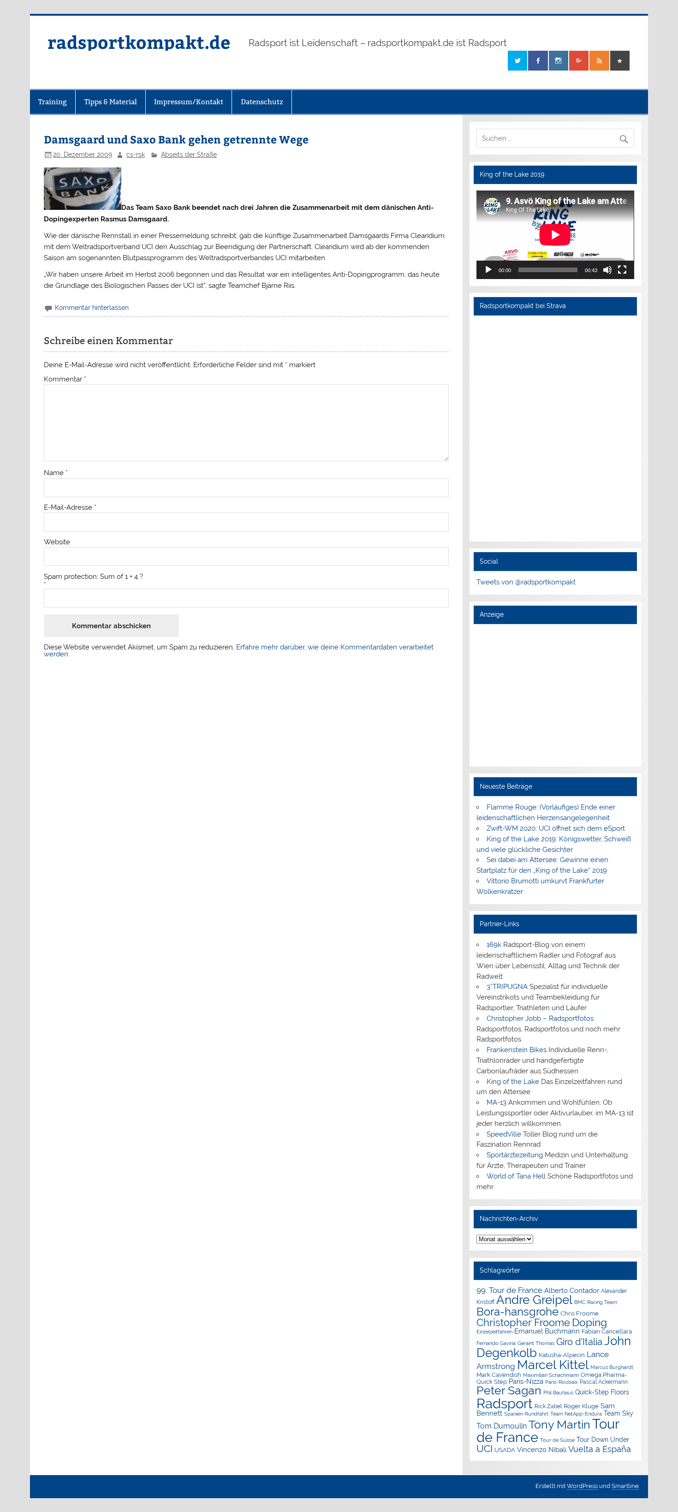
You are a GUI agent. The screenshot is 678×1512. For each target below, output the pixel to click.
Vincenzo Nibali (541, 1450)
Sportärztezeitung (515, 1155)
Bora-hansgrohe (517, 1311)
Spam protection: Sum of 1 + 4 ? (93, 576)
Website (57, 542)
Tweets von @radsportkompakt (526, 582)
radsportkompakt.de (139, 42)
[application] (555, 234)
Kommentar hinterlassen (92, 307)
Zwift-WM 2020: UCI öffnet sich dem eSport (556, 828)
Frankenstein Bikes (517, 1050)
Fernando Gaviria (496, 1343)
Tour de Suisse (557, 1440)
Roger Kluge (581, 1406)
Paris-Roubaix (561, 1382)
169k (494, 945)
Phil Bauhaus (558, 1393)
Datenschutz (262, 101)
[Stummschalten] (607, 269)
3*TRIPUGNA (507, 986)
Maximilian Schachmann (551, 1375)
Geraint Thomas (535, 1343)
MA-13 (496, 1102)
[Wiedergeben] (488, 269)
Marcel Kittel (553, 1364)
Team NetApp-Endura (576, 1414)
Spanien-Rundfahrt (526, 1414)
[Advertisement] (555, 695)
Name (56, 473)
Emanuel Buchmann (547, 1331)
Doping (589, 1322)
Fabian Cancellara (607, 1331)
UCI (484, 1448)
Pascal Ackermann (604, 1382)
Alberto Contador (571, 1290)
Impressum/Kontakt (188, 101)
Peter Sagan (508, 1390)
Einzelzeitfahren (494, 1331)
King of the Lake (513, 1081)
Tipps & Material (110, 101)
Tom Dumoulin (501, 1426)
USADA (504, 1450)
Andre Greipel (534, 1300)
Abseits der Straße (189, 154)
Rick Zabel (548, 1406)
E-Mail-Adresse (70, 507)
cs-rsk (135, 154)
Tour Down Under (603, 1439)
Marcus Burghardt (611, 1367)
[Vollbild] (622, 269)
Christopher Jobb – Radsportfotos (540, 1018)
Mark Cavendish (498, 1374)
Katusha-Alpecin (562, 1354)
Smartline (625, 1485)
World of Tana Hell (516, 1176)
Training (52, 101)
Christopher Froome (523, 1322)
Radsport (504, 1403)
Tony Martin (559, 1424)
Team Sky (618, 1413)
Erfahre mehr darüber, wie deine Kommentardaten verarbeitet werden (239, 650)
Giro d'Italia (579, 1341)
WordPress (582, 1485)
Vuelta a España (599, 1449)
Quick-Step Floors (602, 1392)
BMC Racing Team (595, 1302)
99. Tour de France (509, 1290)
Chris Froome (579, 1313)
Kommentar (65, 379)
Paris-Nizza (526, 1381)
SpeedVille (504, 1134)
